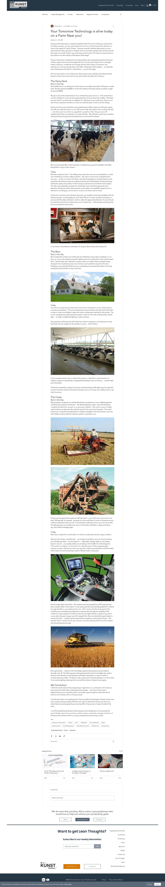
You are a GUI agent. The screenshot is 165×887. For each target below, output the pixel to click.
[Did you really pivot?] (110, 761)
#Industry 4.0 (95, 726)
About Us (122, 846)
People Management (57, 14)
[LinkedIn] (43, 880)
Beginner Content (92, 14)
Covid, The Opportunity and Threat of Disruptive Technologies (54, 772)
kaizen (103, 722)
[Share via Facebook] (51, 736)
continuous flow (56, 726)
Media (123, 850)
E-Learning (121, 838)
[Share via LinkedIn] (60, 736)
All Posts (45, 14)
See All (121, 751)
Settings (149, 884)
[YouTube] (48, 880)
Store (123, 842)
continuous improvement (58, 722)
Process (70, 14)
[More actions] (113, 26)
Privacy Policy (68, 884)
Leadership (84, 722)
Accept (157, 884)
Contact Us (121, 854)
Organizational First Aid (117, 831)
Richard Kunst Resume (118, 866)
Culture (70, 722)
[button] (147, 5)
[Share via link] (64, 736)
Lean (76, 722)
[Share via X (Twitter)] (56, 736)
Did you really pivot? (107, 771)
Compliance (105, 14)
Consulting (121, 835)
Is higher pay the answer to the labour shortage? (81, 772)
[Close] (163, 884)
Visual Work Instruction (83, 726)
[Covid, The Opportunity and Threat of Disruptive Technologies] (54, 761)
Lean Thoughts (120, 858)
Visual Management (68, 726)
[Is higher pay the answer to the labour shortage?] (82, 761)
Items (123, 862)
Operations (79, 14)
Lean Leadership (94, 722)
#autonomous (105, 726)
